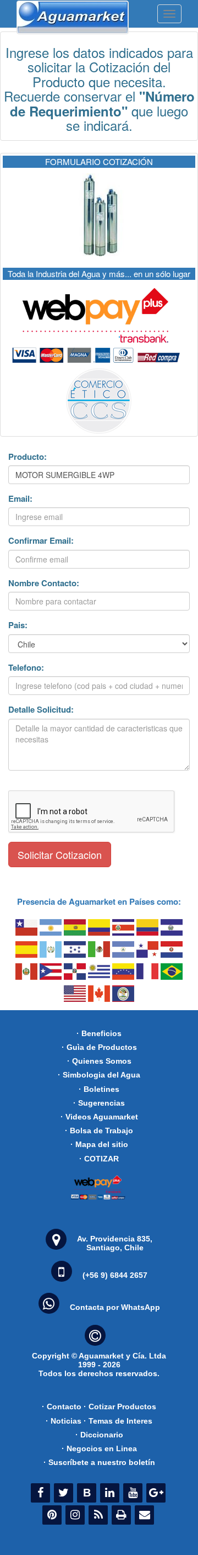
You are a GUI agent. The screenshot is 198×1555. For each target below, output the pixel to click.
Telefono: (26, 667)
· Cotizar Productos (120, 1406)
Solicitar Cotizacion (60, 854)
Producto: (27, 457)
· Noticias (63, 1420)
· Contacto (61, 1406)
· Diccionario (99, 1434)
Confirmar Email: (41, 540)
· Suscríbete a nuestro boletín (99, 1462)
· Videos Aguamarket (99, 1116)
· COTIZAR (99, 1158)
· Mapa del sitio (99, 1144)
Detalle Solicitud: (41, 709)
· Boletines (99, 1089)
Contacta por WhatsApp (115, 1307)
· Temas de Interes (118, 1420)
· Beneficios (99, 1033)
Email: (20, 499)
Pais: (18, 625)
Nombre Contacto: (43, 583)
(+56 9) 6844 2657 (114, 1275)
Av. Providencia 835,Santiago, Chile (114, 1243)
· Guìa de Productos (99, 1047)
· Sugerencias (99, 1102)
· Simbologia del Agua (99, 1074)
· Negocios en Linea (99, 1448)
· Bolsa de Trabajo (99, 1130)
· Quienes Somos (99, 1061)
